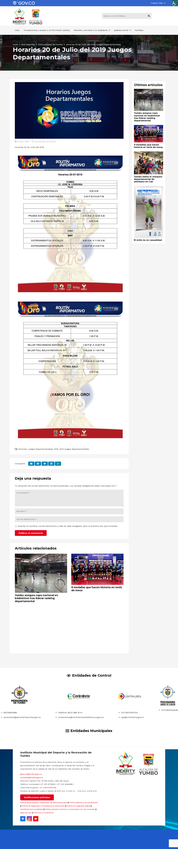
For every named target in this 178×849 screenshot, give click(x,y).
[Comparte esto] (38, 464)
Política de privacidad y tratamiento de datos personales (43, 803)
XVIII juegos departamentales (74, 449)
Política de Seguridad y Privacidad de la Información (43, 806)
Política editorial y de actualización (83, 803)
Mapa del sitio (26, 813)
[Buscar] (149, 16)
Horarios (22, 449)
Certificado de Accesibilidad (31, 809)
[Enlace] (24, 3)
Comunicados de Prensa (45, 142)
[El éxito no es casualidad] (148, 188)
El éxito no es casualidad (148, 240)
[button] (158, 3)
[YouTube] (35, 818)
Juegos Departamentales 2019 (43, 449)
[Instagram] (29, 818)
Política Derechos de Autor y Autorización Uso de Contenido (70, 809)
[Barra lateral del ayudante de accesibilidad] (175, 3)
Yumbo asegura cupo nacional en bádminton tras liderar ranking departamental (36, 598)
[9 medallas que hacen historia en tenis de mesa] (97, 555)
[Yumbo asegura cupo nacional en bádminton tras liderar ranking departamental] (41, 555)
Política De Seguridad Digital (78, 806)
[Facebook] (22, 818)
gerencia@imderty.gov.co (31, 774)
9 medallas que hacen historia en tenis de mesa (96, 589)
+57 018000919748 (47, 788)
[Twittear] (45, 464)
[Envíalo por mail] (31, 464)
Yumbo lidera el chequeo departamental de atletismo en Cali (148, 179)
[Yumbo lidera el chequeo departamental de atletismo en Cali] (148, 153)
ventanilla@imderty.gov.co (31, 777)
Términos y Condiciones (44, 813)
